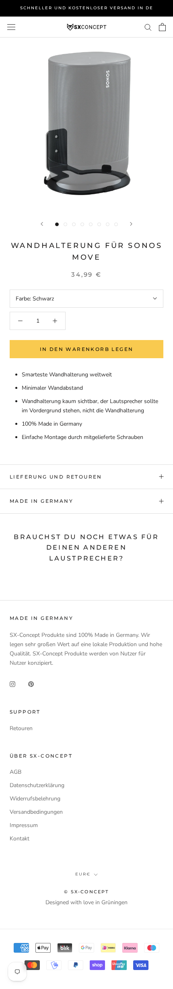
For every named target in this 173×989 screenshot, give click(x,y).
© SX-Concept (86, 892)
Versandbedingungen (36, 812)
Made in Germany (41, 501)
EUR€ (83, 874)
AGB (15, 772)
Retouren (21, 728)
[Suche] (148, 26)
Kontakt (19, 838)
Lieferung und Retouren (56, 477)
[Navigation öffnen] (11, 27)
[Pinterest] (31, 684)
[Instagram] (12, 684)
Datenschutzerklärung (37, 785)
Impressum (24, 825)
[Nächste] (131, 224)
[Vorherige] (42, 224)
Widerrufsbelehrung (35, 798)
